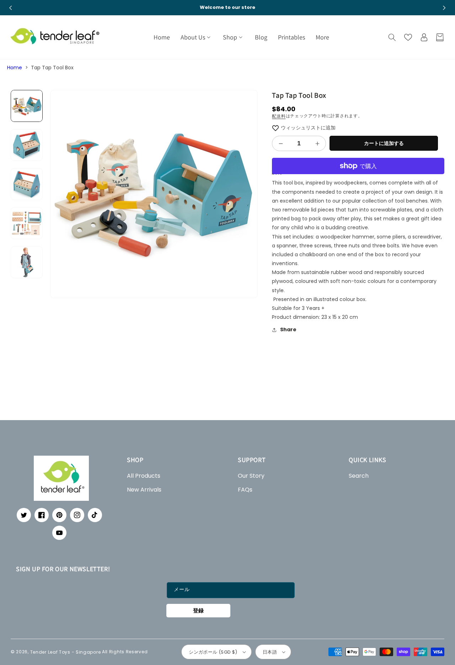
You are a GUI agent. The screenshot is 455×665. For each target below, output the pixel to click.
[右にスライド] (444, 8)
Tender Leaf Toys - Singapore (65, 652)
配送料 (278, 116)
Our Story (251, 476)
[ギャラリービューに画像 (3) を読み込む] (27, 184)
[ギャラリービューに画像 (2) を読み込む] (27, 145)
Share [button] (288, 329)
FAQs (245, 490)
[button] (196, 37)
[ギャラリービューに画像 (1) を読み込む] (27, 106)
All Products (143, 476)
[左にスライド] (11, 8)
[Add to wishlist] (275, 127)
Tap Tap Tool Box (52, 67)
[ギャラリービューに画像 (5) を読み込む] (27, 262)
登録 (198, 610)
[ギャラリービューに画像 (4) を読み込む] (27, 223)
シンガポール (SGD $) (213, 652)
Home (14, 67)
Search (359, 476)
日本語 (270, 652)
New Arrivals (144, 490)
